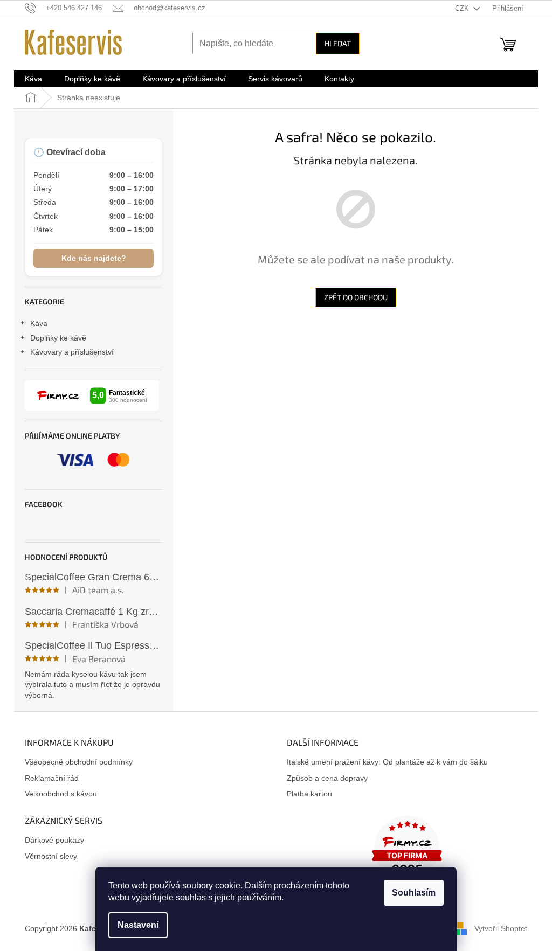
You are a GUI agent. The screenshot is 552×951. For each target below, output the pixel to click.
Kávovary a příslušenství (72, 352)
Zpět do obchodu (356, 297)
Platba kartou (309, 793)
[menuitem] (33, 78)
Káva (38, 323)
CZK (463, 8)
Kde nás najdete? (93, 258)
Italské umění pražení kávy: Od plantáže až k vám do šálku (387, 762)
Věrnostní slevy (51, 856)
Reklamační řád (52, 778)
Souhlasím (414, 892)
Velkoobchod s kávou (61, 793)
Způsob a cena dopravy (327, 778)
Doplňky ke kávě (58, 338)
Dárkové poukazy (54, 840)
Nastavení (138, 924)
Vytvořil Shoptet (500, 928)
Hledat (338, 43)
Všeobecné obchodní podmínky (79, 762)
